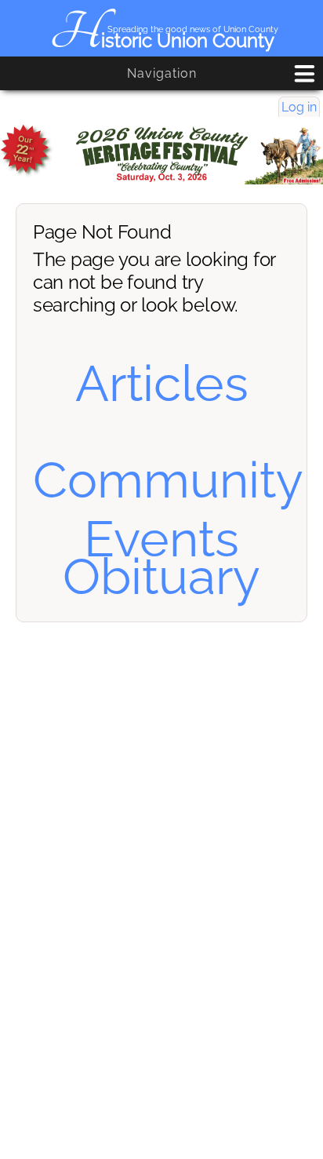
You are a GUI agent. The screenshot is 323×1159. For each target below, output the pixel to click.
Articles (162, 383)
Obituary (161, 576)
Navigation (162, 73)
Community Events (168, 509)
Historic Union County (161, 40)
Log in (299, 107)
